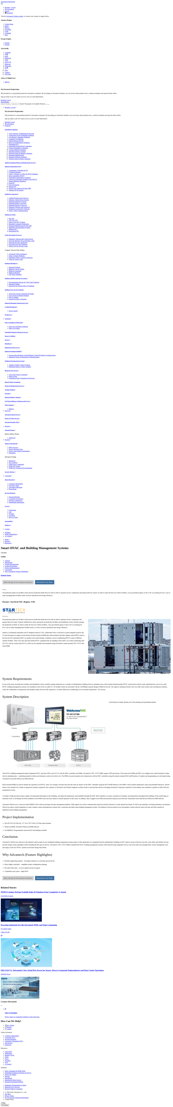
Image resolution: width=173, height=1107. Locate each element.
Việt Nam (8, 74)
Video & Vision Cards (16, 259)
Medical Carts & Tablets (16, 269)
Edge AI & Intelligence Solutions (19, 142)
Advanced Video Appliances (18, 254)
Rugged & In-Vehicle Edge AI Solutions (21, 286)
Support (7, 440)
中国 (6, 54)
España (7, 44)
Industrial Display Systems (17, 151)
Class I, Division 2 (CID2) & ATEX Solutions (23, 174)
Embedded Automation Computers (20, 177)
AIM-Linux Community (16, 464)
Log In (13, 7)
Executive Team (14, 485)
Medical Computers (15, 271)
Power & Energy (14, 185)
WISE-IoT (12, 438)
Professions (12, 510)
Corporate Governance (16, 499)
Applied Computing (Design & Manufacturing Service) (20, 162)
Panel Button (5, 102)
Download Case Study (45, 582)
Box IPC (11, 218)
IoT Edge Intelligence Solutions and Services (17, 401)
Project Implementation (12, 568)
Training (11, 514)
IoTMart (7, 532)
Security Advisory (10, 472)
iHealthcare (8, 343)
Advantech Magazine (15, 487)
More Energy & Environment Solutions (18, 582)
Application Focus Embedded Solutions (21, 135)
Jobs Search (8, 1043)
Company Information (16, 484)
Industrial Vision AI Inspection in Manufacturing (24, 357)
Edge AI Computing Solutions (18, 326)
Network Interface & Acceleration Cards (21, 241)
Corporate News (10, 1037)
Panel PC (12, 183)
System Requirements (12, 564)
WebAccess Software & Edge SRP (20, 188)
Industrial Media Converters (17, 203)
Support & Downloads (11, 443)
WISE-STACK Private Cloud (18, 246)
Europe (7, 43)
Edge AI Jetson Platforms (17, 256)
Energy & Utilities (10, 336)
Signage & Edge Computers (18, 299)
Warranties (12, 453)
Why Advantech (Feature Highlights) (16, 571)
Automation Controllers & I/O (18, 170)
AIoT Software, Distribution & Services (21, 133)
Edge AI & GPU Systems (17, 222)
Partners (7, 426)
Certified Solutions (15, 172)
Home (7, 539)
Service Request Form (16, 449)
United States (9, 24)
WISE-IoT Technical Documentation (20, 468)
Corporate (8, 476)
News (7, 1059)
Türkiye (7, 72)
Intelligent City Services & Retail (14, 290)
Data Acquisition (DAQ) (16, 176)
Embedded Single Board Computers (20, 146)
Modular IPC (13, 229)
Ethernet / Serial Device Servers (19, 200)
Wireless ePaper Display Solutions (19, 159)
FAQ (6, 1062)
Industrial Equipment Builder (13, 351)
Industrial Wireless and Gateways (19, 207)
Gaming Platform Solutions (17, 150)
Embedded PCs (14, 144)
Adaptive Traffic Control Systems (19, 365)
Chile (6, 31)
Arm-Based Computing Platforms (19, 137)
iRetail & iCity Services (11, 370)
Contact (7, 529)
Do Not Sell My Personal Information (17, 1097)
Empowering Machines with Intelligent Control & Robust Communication (32, 355)
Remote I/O (12, 186)
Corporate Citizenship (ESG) (14, 1041)
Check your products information (19, 451)
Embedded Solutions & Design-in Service (16, 332)
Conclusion (8, 570)
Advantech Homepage (8, 2)
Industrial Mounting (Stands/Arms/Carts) (16, 303)
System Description (11, 566)
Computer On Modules (16, 139)
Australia (8, 52)
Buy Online (10, 1025)
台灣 (6, 68)
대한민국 (8, 62)
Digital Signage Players (16, 141)
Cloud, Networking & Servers (13, 235)
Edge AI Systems (14, 328)
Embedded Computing (11, 129)
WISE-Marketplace (11, 534)
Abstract (7, 561)
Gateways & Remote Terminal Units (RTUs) (23, 179)
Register (7, 7)
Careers (7, 506)
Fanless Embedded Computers (18, 148)
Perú (6, 35)
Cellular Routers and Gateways (19, 198)
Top (4, 1103)
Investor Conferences (15, 500)
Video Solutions (9, 405)
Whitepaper (8, 1053)
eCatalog (7, 1060)
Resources (12, 461)
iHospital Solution (14, 267)
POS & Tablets (13, 297)
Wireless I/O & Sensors (16, 190)
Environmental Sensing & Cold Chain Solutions (24, 282)
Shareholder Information (16, 502)
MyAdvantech (9, 9)
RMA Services (13, 447)
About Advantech (9, 479)
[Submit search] (46, 104)
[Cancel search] (48, 104)
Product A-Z (8, 315)
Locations (12, 515)
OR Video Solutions (15, 274)
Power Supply (13, 311)
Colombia (8, 33)
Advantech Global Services (12, 414)
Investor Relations (10, 493)
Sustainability (9, 521)
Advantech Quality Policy (12, 422)
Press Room (12, 489)
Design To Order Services (12, 418)
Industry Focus (9, 1055)
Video (7, 1057)
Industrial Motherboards (16, 155)
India (6, 56)
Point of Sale (13, 376)
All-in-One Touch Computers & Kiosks (21, 294)
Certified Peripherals (11, 307)
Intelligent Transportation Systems (19, 227)
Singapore (9, 13)
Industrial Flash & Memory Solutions (20, 153)
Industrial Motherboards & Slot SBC (20, 226)
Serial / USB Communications (18, 211)
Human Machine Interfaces (17, 181)
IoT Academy (13, 462)
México (7, 28)
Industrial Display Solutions (13, 397)
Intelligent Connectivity (11, 194)
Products (7, 126)
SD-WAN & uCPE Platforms (18, 244)
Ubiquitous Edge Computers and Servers (22, 378)
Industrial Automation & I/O (13, 166)
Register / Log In (10, 107)
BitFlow (11, 409)
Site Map (8, 1094)
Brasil (7, 26)
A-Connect (8, 536)
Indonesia (8, 58)
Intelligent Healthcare (11, 263)
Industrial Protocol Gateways (18, 205)
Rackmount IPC (14, 231)
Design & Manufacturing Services (14, 386)
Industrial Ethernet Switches (18, 202)
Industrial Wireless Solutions (18, 157)
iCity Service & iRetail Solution (19, 295)
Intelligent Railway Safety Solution (20, 367)
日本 (6, 60)
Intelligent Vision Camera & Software (21, 257)
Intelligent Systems (10, 214)
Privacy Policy (9, 1096)
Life (10, 512)
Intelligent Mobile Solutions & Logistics (16, 278)
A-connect (8, 1064)
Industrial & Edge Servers (12, 347)
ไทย (6, 70)
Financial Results (14, 497)
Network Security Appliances (18, 242)
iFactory (7, 340)
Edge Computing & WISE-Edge (14, 322)
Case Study (8, 1051)
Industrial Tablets (14, 284)
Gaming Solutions (10, 389)
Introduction (9, 562)
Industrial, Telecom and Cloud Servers (21, 239)
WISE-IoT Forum (14, 466)
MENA (7, 82)
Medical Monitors (14, 273)
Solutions (8, 319)
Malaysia (8, 64)
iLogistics (7, 393)
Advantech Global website (14, 16)
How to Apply (13, 517)
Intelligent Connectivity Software (19, 209)
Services (7, 411)
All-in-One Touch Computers (18, 374)
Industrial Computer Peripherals (19, 224)
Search (7, 11)
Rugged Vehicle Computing (12, 382)
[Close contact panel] (1, 1005)
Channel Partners (10, 430)
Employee (8, 525)
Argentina (8, 29)
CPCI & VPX (13, 220)
